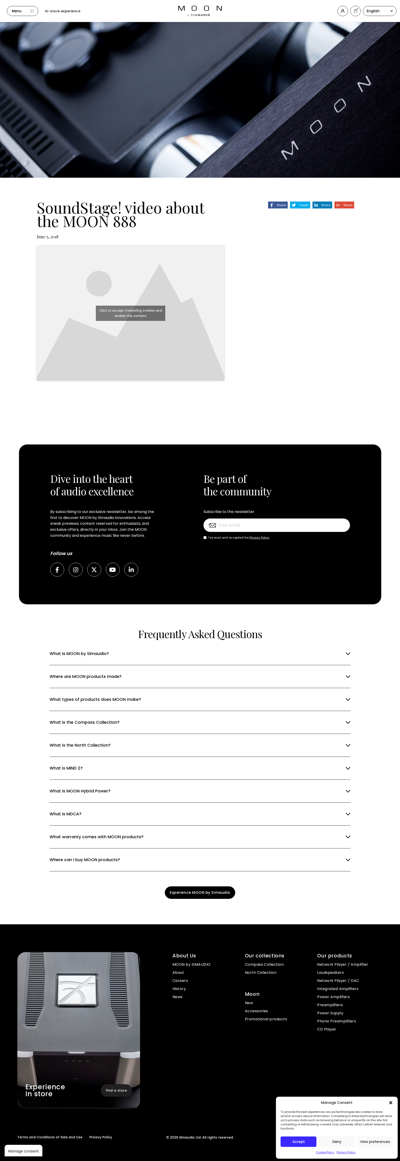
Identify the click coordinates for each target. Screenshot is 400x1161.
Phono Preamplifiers (336, 1021)
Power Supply (330, 1013)
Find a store (116, 1090)
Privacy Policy (346, 1152)
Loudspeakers (330, 972)
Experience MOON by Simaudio (200, 892)
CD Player (326, 1029)
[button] (390, 1102)
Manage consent (23, 1151)
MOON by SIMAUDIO (191, 964)
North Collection (261, 972)
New (249, 1003)
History (179, 988)
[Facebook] (57, 570)
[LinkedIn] (131, 570)
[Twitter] (94, 570)
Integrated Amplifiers (337, 988)
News (177, 997)
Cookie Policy (325, 1152)
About (178, 972)
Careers (180, 980)
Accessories (256, 1011)
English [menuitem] (373, 11)
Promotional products (266, 1019)
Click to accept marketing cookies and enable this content (130, 313)
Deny (336, 1141)
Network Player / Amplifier (342, 964)
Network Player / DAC (338, 980)
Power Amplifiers (333, 997)
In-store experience (62, 11)
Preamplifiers (330, 1005)
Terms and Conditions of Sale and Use (49, 1137)
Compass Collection (264, 964)
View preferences (375, 1141)
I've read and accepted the (239, 538)
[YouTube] (113, 570)
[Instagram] (76, 570)
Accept (298, 1141)
